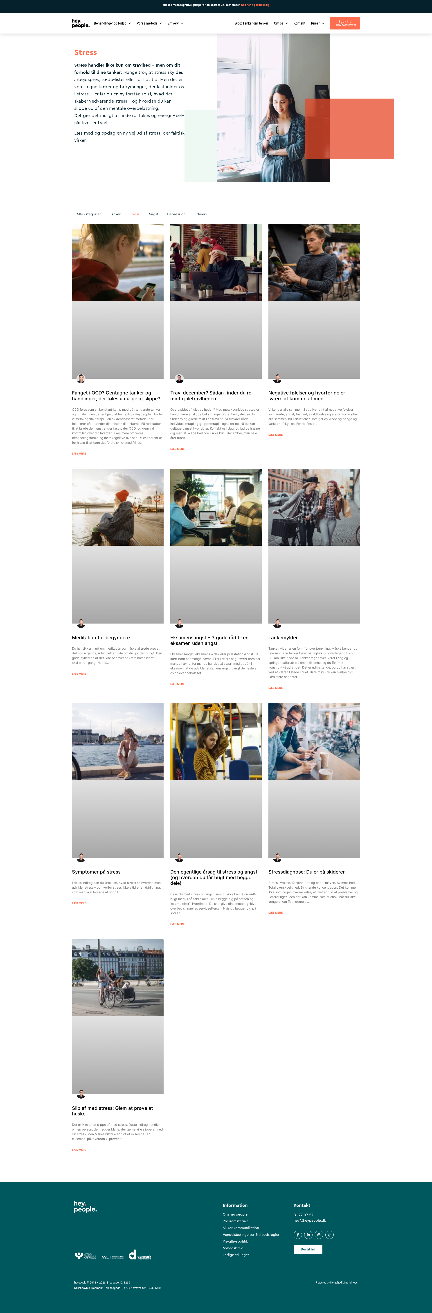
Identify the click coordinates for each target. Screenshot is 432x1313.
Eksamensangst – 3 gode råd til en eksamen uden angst (209, 640)
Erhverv (201, 214)
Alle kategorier (88, 214)
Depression (176, 214)
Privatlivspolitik (235, 1241)
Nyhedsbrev (233, 1248)
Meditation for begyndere (101, 637)
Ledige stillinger (236, 1255)
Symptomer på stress (96, 872)
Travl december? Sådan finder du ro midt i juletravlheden (211, 395)
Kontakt (299, 23)
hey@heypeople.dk (310, 1220)
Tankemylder (283, 637)
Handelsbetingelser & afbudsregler (251, 1234)
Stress (135, 214)
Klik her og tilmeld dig (255, 5)
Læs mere (79, 453)
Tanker (115, 214)
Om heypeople (235, 1214)
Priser (315, 23)
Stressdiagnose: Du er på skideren (307, 872)
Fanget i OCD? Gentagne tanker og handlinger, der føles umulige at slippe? (116, 395)
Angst (153, 214)
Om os (279, 23)
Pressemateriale (236, 1221)
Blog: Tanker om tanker (251, 23)
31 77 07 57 (303, 1215)
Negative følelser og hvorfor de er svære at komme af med (306, 395)
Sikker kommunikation (241, 1228)
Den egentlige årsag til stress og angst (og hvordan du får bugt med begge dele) (213, 877)
